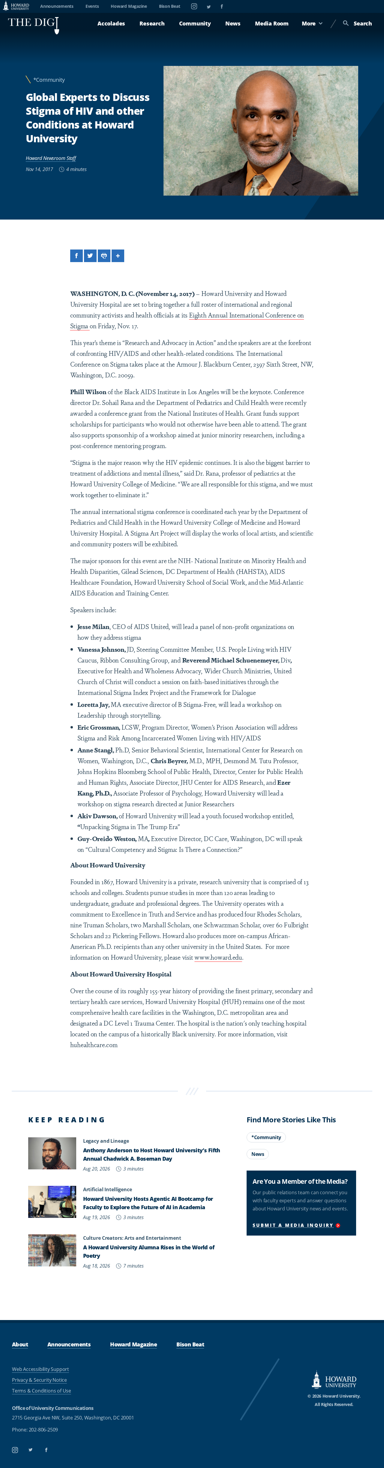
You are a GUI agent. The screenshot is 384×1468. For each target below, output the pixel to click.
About (20, 1344)
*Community (49, 80)
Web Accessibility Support (40, 1369)
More (309, 23)
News (233, 23)
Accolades (111, 23)
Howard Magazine (129, 6)
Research (152, 23)
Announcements (57, 6)
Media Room (272, 23)
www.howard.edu (218, 957)
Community (195, 23)
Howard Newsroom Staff (51, 158)
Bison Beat (169, 6)
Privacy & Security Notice (39, 1380)
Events (92, 6)
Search (363, 23)
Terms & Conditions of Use (41, 1390)
